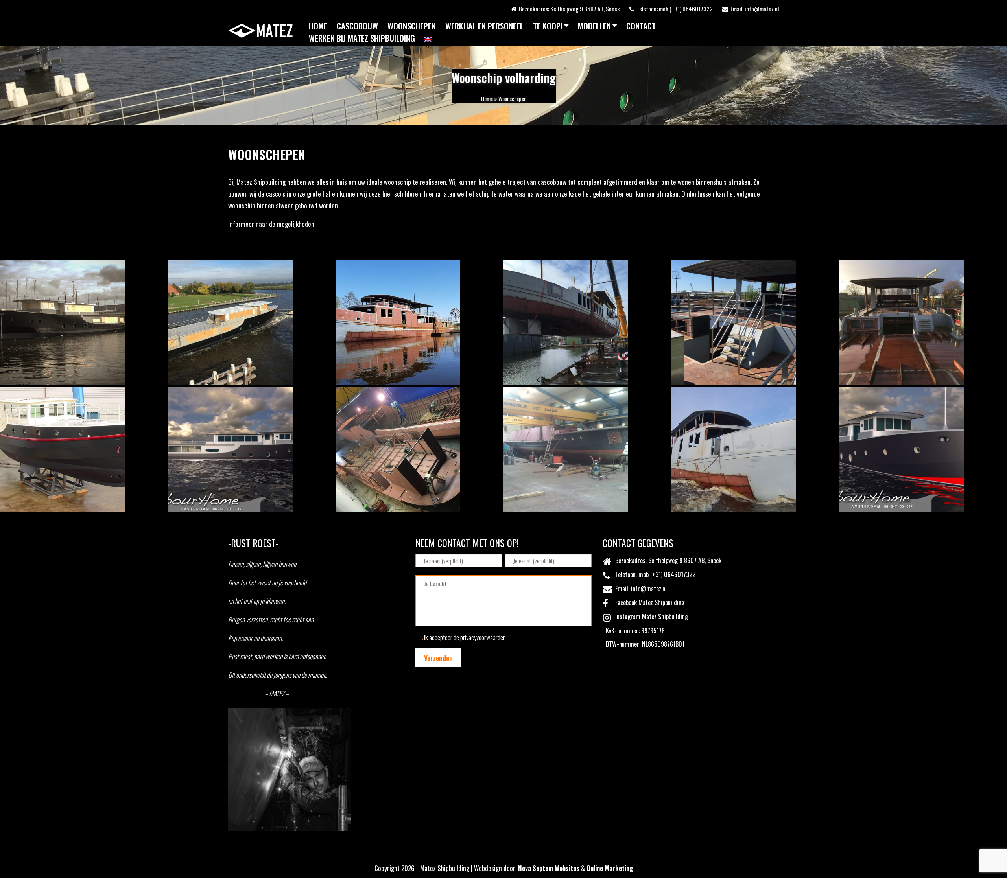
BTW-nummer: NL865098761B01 (643, 644)
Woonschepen (411, 26)
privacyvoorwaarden (483, 637)
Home (318, 26)
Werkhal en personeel (484, 26)
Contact (641, 26)
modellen (594, 26)
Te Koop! (548, 26)
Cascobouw (357, 26)
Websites (567, 868)
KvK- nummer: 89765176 (634, 630)
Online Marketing (609, 868)
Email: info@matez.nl (753, 8)
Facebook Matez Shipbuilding (648, 602)
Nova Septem (535, 868)
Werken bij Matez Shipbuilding (362, 38)
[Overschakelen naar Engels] (428, 39)
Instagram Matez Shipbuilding (650, 616)
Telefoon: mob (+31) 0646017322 (673, 8)
